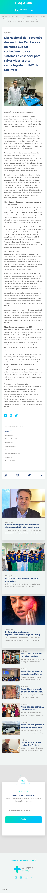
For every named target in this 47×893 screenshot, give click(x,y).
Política (4, 889)
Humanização (10, 446)
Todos (8, 431)
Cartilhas (9, 435)
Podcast (9, 457)
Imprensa (9, 450)
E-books (9, 442)
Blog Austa (23, 3)
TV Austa (23, 10)
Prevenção (10, 461)
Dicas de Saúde (11, 439)
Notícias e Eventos (12, 453)
